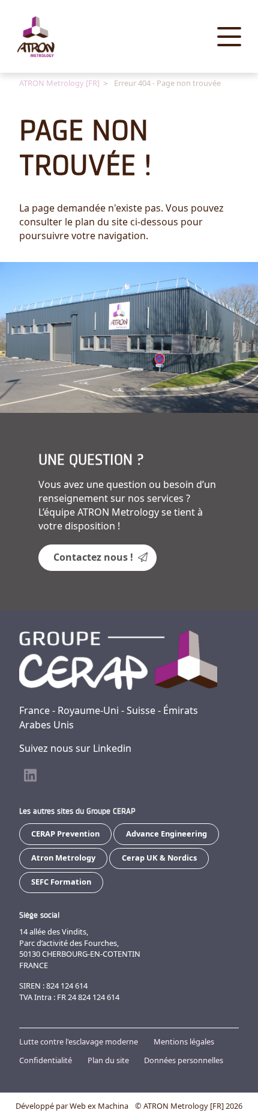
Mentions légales (184, 1041)
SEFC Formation (61, 881)
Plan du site (108, 1060)
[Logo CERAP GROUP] (45, 37)
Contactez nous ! (93, 557)
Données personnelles (183, 1060)
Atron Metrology (63, 857)
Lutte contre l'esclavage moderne (78, 1041)
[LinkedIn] (30, 776)
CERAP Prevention (65, 833)
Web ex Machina (99, 1105)
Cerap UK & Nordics (159, 857)
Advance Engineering (166, 833)
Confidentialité (45, 1060)
